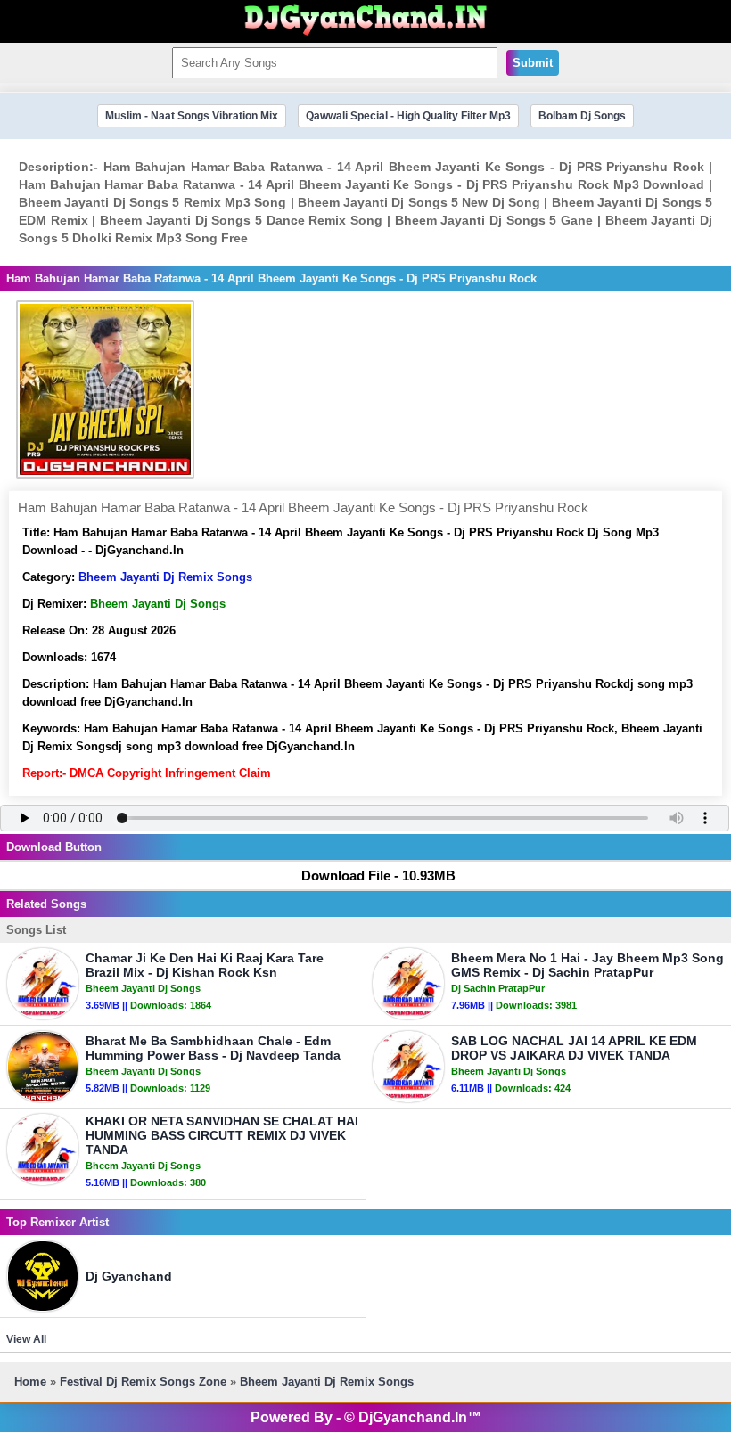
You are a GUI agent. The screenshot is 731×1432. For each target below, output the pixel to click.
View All (26, 1339)
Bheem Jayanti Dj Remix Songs (165, 577)
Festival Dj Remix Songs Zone (143, 1381)
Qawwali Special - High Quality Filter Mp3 (408, 116)
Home (30, 1381)
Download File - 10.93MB (378, 875)
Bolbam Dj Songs (582, 116)
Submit (533, 63)
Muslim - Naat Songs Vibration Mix (191, 116)
